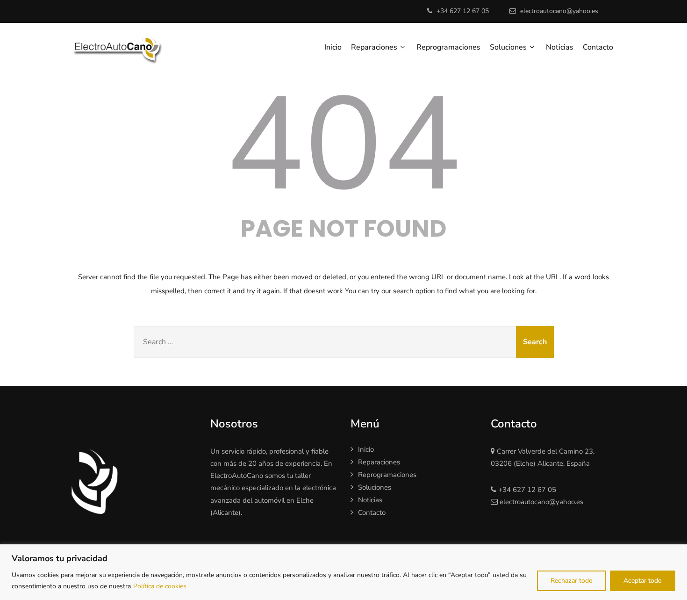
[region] (343, 572)
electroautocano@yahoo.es (559, 11)
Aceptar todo (642, 580)
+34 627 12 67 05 (463, 11)
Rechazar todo (572, 580)
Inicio (333, 47)
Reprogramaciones (448, 47)
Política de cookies (159, 586)
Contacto (598, 47)
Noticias (559, 47)
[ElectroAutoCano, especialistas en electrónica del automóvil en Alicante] (130, 47)
